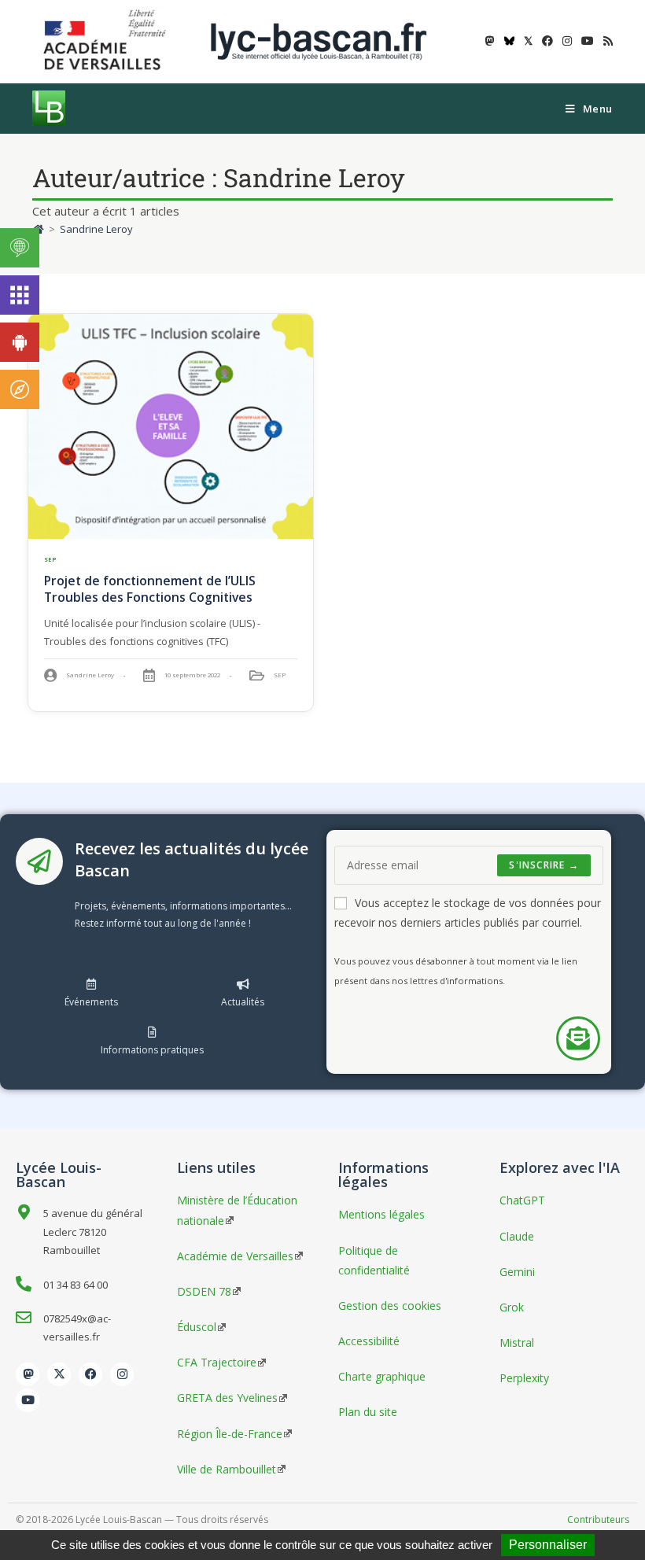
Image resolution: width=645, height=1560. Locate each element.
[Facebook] (90, 1374)
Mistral (516, 1342)
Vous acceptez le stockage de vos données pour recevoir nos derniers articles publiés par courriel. (467, 912)
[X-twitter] (59, 1374)
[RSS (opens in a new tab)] (606, 41)
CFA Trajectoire (216, 1362)
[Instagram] (122, 1374)
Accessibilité (369, 1340)
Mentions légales (381, 1214)
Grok (511, 1307)
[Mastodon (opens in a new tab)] (490, 41)
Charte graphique (382, 1376)
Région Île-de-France (229, 1433)
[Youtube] (27, 1400)
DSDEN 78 (204, 1291)
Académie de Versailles (235, 1255)
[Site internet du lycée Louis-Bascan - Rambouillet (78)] (319, 40)
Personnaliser (548, 1544)
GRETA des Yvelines (227, 1397)
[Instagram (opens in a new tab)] (567, 41)
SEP (50, 559)
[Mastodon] (27, 1374)
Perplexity (524, 1377)
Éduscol (196, 1326)
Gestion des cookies (389, 1305)
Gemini (517, 1271)
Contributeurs (598, 1519)
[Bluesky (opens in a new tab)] (509, 41)
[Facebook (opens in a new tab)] (547, 41)
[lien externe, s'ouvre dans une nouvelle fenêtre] (107, 40)
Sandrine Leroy (96, 229)
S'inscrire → (543, 865)
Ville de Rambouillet (226, 1469)
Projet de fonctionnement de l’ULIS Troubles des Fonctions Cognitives (150, 589)
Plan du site (367, 1411)
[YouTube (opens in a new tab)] (588, 41)
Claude (516, 1236)
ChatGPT (522, 1200)
